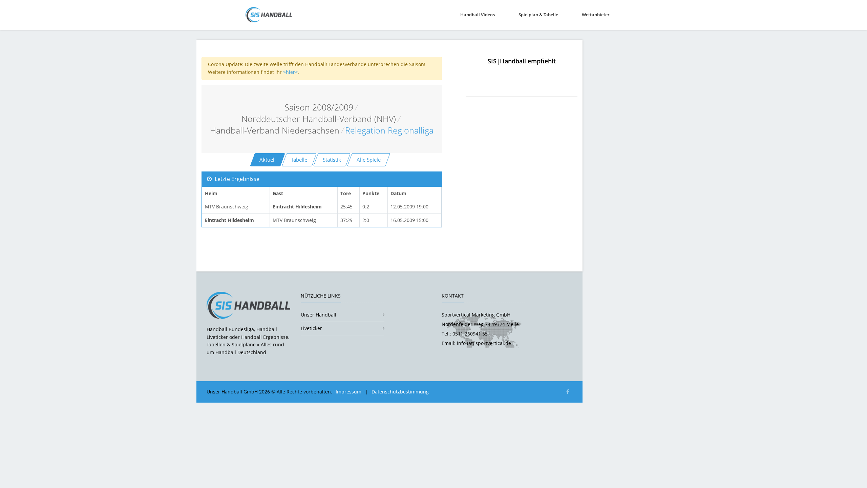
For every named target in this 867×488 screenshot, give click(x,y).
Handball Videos (477, 15)
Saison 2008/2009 (318, 107)
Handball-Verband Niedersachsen (274, 130)
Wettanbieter (596, 15)
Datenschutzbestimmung (400, 391)
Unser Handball (318, 314)
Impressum (348, 391)
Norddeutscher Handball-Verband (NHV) (318, 118)
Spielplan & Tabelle (538, 15)
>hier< (290, 72)
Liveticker (311, 328)
